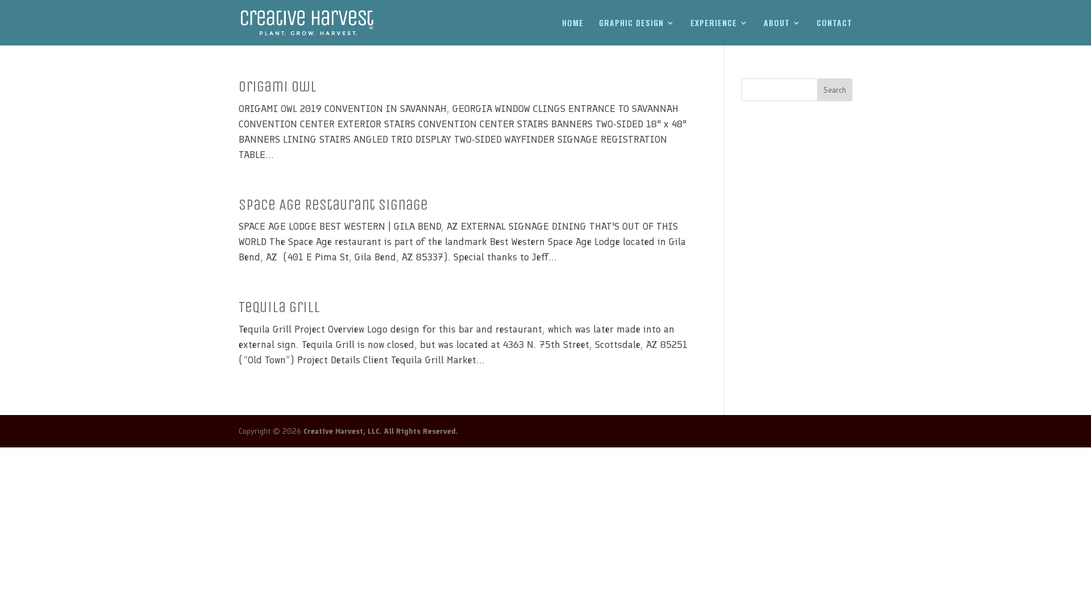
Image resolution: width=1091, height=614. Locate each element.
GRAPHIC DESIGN (631, 23)
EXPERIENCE (713, 23)
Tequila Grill (279, 307)
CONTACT (834, 23)
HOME (573, 23)
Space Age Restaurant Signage (333, 205)
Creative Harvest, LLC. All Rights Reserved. (380, 431)
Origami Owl (278, 86)
